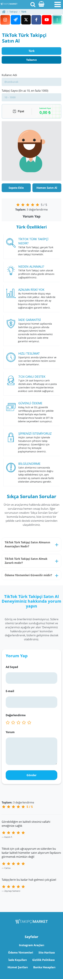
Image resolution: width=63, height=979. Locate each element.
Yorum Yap (31, 216)
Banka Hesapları (44, 967)
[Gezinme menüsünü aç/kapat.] (57, 4)
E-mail (10, 691)
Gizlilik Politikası (43, 960)
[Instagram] (5, 20)
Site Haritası (46, 952)
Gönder (31, 775)
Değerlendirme (16, 715)
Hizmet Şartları (18, 967)
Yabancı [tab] (31, 60)
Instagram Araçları (31, 945)
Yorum (10, 732)
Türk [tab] (32, 51)
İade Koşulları (17, 960)
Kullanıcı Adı (9, 75)
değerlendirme (31, 209)
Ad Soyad (12, 667)
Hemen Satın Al (46, 188)
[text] (30, 723)
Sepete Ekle (16, 188)
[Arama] (33, 4)
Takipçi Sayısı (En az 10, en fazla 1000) (25, 90)
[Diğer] (57, 19)
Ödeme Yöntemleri (20, 952)
